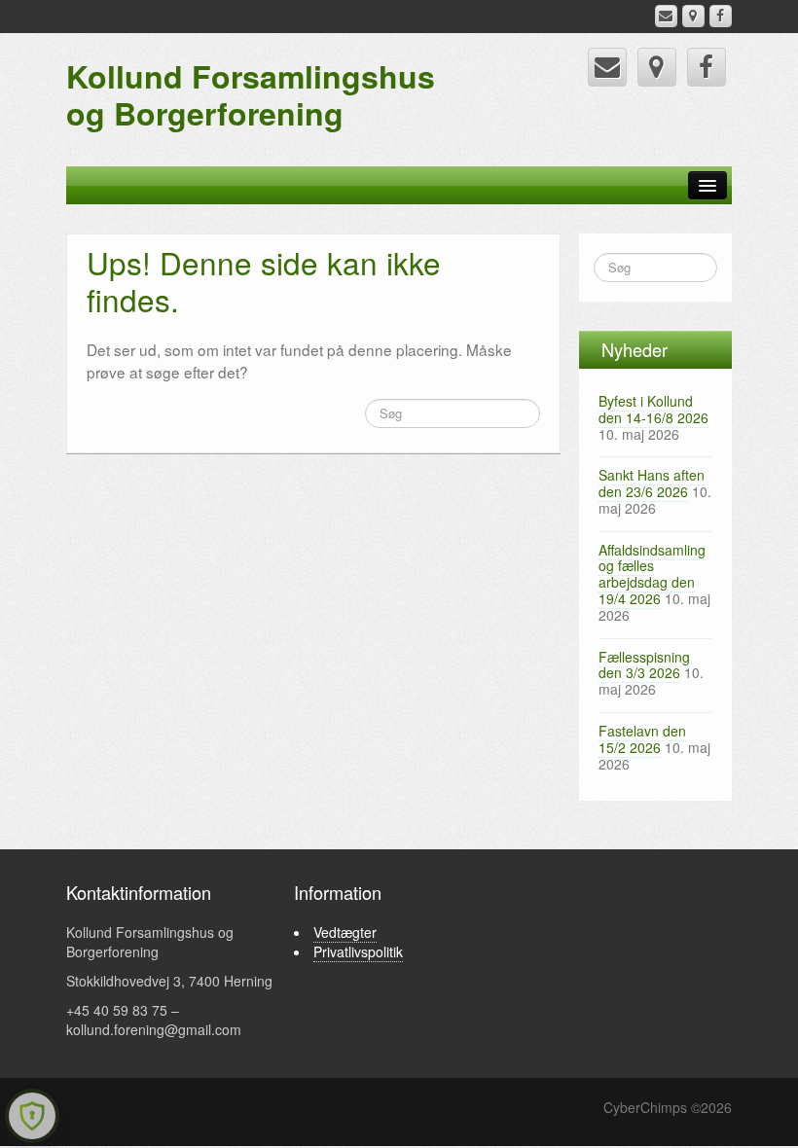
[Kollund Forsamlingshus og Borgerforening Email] (666, 16)
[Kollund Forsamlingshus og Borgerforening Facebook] (720, 16)
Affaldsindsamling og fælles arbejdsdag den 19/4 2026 (652, 574)
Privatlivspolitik (358, 951)
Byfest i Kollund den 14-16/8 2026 (653, 409)
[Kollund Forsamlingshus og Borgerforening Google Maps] (693, 16)
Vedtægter (345, 932)
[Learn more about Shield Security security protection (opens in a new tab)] (32, 1116)
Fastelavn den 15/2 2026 (642, 739)
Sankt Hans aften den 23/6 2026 (651, 483)
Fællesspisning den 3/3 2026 (644, 665)
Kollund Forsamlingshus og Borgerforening (250, 94)
